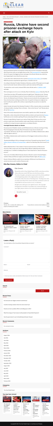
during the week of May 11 (34, 78)
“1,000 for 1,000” (42, 87)
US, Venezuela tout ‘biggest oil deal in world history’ (10, 228)
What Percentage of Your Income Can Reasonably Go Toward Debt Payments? (21, 312)
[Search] (49, 13)
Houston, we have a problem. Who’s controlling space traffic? (26, 228)
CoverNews (33, 423)
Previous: (13, 205)
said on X (38, 91)
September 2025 (7, 363)
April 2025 (6, 376)
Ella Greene (7, 34)
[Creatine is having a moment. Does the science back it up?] (42, 219)
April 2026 (6, 345)
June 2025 (6, 370)
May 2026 (6, 343)
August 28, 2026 (46, 413)
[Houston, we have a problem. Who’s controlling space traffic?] (26, 219)
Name (5, 264)
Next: (38, 205)
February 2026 (7, 350)
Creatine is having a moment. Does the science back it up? (41, 228)
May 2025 (6, 373)
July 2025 (6, 368)
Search (5, 286)
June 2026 (6, 340)
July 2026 (6, 337)
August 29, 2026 (7, 410)
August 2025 (7, 365)
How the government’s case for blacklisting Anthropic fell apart (18, 317)
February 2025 (7, 381)
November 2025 (7, 358)
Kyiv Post (12, 110)
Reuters (46, 115)
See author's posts (21, 192)
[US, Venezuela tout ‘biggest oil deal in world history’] (10, 219)
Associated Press (36, 72)
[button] (4, 12)
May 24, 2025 (12, 34)
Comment (6, 246)
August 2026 (7, 335)
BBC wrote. (43, 156)
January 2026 (7, 353)
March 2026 (6, 348)
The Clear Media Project (8, 21)
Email (28, 264)
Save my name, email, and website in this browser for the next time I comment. (24, 275)
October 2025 (7, 360)
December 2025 (7, 355)
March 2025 (6, 378)
